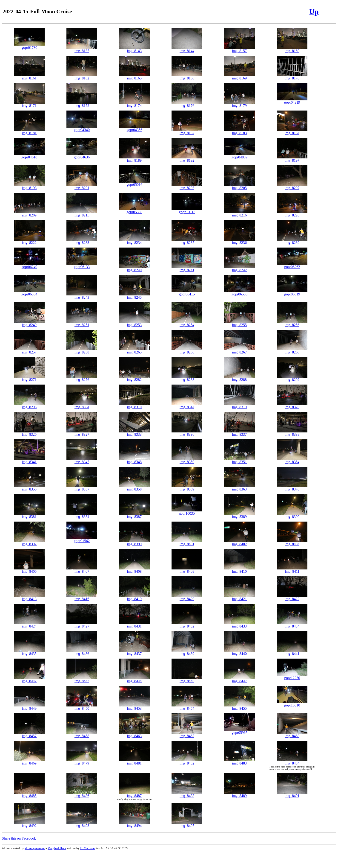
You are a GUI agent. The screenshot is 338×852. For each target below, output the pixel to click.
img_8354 (292, 462)
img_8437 (134, 654)
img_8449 (29, 708)
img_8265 (134, 352)
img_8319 (239, 407)
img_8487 (134, 796)
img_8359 (187, 489)
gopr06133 (82, 267)
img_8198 (29, 188)
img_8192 (187, 160)
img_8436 (81, 654)
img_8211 (81, 215)
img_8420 (187, 599)
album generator (35, 848)
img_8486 (81, 796)
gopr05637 (187, 212)
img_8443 (81, 681)
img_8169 (239, 78)
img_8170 (292, 78)
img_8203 (187, 188)
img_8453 (134, 708)
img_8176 (187, 106)
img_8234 (134, 243)
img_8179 (239, 106)
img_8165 (134, 78)
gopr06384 (29, 294)
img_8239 (292, 243)
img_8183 (239, 133)
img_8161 (29, 78)
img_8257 (29, 352)
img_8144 (187, 51)
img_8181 (29, 133)
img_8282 (134, 380)
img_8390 (292, 517)
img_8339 (292, 434)
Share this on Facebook (19, 838)
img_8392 (29, 544)
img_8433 (239, 626)
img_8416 (81, 599)
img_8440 (239, 654)
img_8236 (239, 243)
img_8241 (187, 270)
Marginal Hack (57, 848)
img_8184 (292, 133)
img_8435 (29, 654)
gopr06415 (187, 294)
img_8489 (239, 796)
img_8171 (29, 106)
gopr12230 (292, 678)
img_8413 (29, 599)
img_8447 (239, 681)
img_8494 (134, 826)
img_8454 (187, 708)
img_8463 (134, 736)
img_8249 (29, 325)
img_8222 (29, 243)
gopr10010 (292, 705)
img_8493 (81, 826)
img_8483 (239, 763)
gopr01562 (82, 541)
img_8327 (81, 434)
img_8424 (29, 626)
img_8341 (29, 462)
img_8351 (239, 462)
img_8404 (292, 544)
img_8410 (239, 571)
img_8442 (29, 681)
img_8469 (29, 763)
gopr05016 (134, 185)
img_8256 (292, 325)
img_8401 (187, 544)
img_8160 (292, 51)
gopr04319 (292, 102)
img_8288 (239, 380)
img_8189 (134, 160)
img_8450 (81, 708)
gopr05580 (134, 212)
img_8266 (187, 352)
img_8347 (81, 462)
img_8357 (81, 489)
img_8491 (292, 796)
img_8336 (187, 434)
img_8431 (134, 626)
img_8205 (239, 188)
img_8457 (29, 736)
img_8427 (81, 626)
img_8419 (134, 599)
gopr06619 (292, 294)
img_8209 (29, 215)
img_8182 (187, 133)
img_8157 (239, 51)
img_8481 (134, 763)
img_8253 (134, 325)
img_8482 (187, 763)
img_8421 (239, 599)
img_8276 (81, 380)
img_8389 (239, 517)
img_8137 (81, 51)
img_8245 (134, 297)
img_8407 (81, 571)
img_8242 (239, 270)
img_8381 (29, 517)
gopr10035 (187, 513)
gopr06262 (292, 267)
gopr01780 (29, 48)
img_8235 (187, 243)
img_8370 (292, 489)
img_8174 (134, 106)
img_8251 (81, 325)
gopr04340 (82, 130)
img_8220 (292, 215)
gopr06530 (239, 294)
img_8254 (187, 325)
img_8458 (81, 736)
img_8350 (187, 462)
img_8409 (187, 571)
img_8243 (81, 297)
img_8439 (187, 654)
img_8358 (134, 489)
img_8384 (81, 517)
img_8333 (134, 434)
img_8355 (29, 489)
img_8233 (81, 243)
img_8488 (187, 796)
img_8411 (292, 571)
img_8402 (239, 544)
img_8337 (239, 434)
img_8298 (29, 407)
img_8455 (239, 708)
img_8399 (134, 544)
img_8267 (239, 352)
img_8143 (134, 51)
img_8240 (134, 270)
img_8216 (239, 215)
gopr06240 (29, 267)
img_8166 (187, 78)
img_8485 (29, 796)
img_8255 (239, 325)
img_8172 (81, 106)
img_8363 (239, 489)
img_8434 (292, 626)
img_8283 (187, 380)
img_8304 (81, 407)
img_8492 (29, 826)
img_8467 (187, 736)
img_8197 (292, 160)
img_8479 (81, 763)
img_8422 (292, 599)
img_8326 (29, 434)
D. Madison (87, 848)
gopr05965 (239, 733)
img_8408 (134, 571)
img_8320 (292, 407)
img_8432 (187, 626)
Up (314, 11)
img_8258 (81, 352)
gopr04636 (82, 157)
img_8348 (134, 462)
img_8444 (134, 681)
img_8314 (187, 407)
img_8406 (29, 571)
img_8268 (292, 352)
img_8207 (292, 188)
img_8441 (292, 654)
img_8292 (292, 380)
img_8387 (134, 517)
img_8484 (292, 763)
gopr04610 (29, 157)
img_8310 (134, 407)
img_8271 (29, 380)
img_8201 (81, 188)
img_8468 (292, 736)
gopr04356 (134, 130)
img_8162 (81, 78)
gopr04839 (239, 157)
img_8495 (187, 826)
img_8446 (187, 681)
